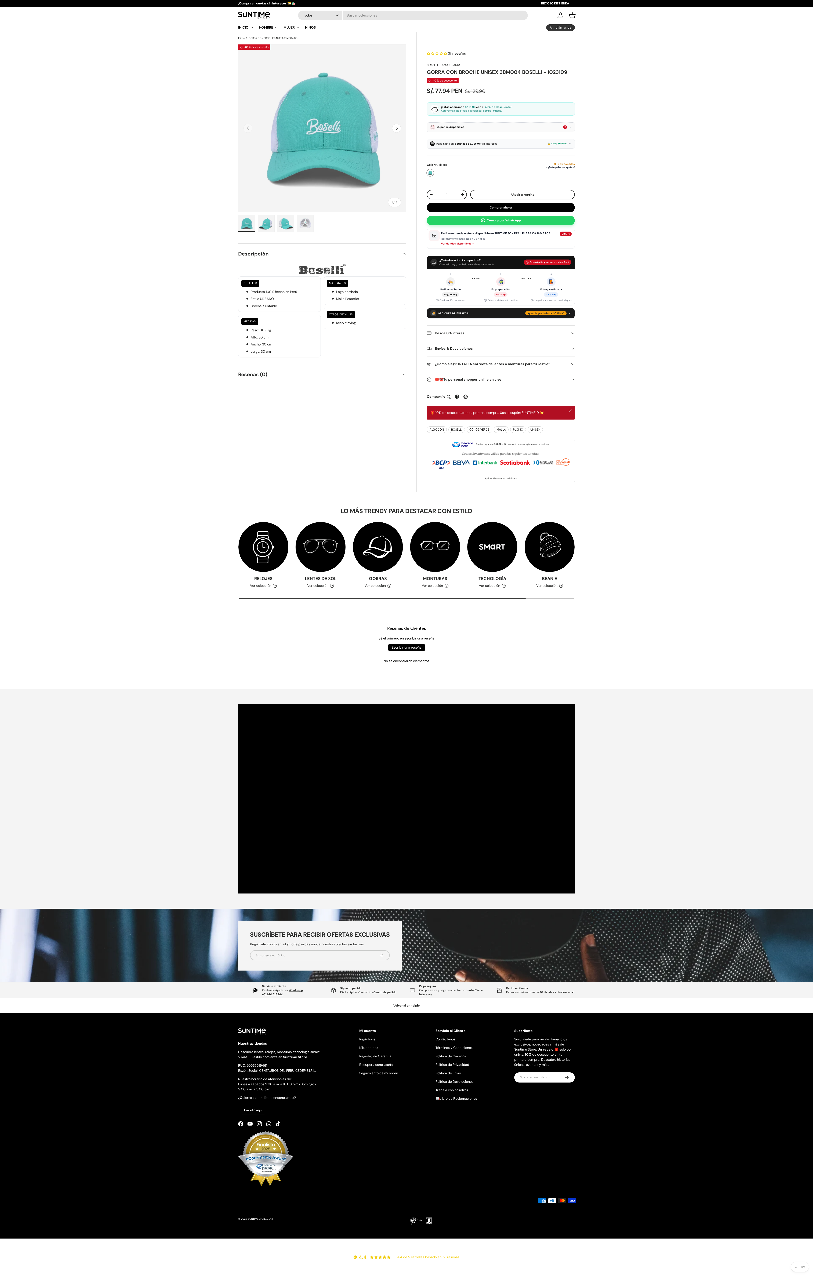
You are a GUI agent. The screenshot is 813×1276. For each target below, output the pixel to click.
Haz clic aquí (253, 1110)
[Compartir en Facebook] (457, 396)
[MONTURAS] (435, 547)
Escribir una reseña (407, 647)
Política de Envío (448, 1073)
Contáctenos (445, 1039)
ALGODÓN (437, 429)
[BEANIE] (550, 547)
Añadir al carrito (522, 194)
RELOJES (263, 578)
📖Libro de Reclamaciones (456, 1098)
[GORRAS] (378, 547)
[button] (572, 15)
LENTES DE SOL (320, 578)
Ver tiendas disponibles (457, 243)
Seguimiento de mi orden (378, 1073)
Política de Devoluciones (454, 1081)
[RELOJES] (263, 547)
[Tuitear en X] (448, 396)
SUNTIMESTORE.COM (260, 1219)
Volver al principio (406, 1005)
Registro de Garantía (375, 1056)
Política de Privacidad (452, 1064)
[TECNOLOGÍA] (492, 547)
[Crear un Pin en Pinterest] (465, 396)
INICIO (243, 27)
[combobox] (413, 15)
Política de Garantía (451, 1056)
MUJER (289, 27)
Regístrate (367, 1039)
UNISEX (535, 429)
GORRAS (378, 578)
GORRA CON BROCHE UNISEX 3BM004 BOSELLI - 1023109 (274, 38)
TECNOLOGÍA (492, 578)
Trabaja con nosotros (452, 1090)
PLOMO (518, 429)
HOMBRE (266, 27)
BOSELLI (432, 65)
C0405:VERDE (479, 429)
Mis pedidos (368, 1047)
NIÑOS (310, 27)
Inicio (241, 38)
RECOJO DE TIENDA (555, 3)
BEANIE (549, 578)
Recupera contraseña (376, 1064)
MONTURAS (435, 578)
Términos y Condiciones (454, 1047)
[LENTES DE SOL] (321, 547)
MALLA (501, 429)
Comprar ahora (501, 207)
